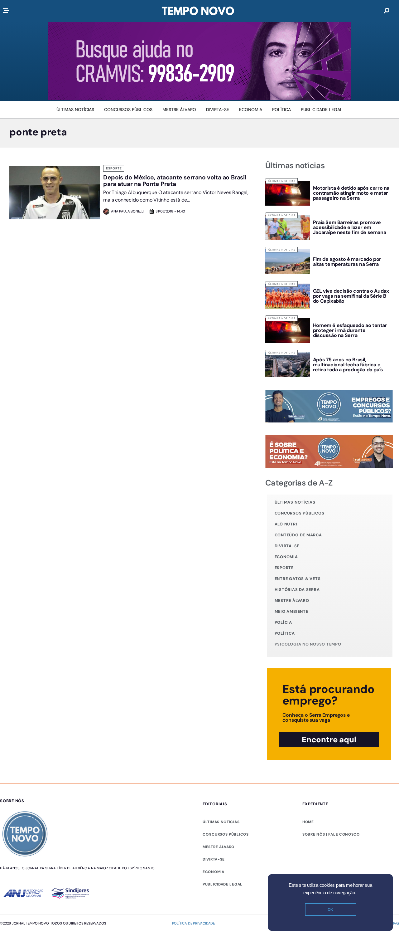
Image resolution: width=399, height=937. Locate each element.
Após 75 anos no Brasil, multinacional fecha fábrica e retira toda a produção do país (348, 364)
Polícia (283, 622)
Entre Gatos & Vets (298, 578)
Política (285, 633)
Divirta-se (287, 546)
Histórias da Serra (297, 589)
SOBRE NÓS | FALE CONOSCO (331, 834)
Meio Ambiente (291, 611)
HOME (308, 821)
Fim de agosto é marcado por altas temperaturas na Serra (347, 261)
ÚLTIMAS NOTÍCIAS (221, 821)
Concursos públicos (299, 513)
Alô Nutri (286, 524)
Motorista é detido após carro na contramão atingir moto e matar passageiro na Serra (351, 193)
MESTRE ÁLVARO (218, 846)
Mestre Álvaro (292, 600)
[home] (197, 10)
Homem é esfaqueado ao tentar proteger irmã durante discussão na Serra (350, 330)
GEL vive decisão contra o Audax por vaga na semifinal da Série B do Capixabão (351, 296)
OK (330, 909)
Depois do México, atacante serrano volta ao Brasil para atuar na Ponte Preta (174, 180)
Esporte (114, 168)
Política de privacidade (193, 923)
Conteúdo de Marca (298, 535)
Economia (286, 556)
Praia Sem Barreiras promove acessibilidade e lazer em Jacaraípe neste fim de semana (349, 227)
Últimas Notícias (282, 181)
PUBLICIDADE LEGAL (223, 884)
